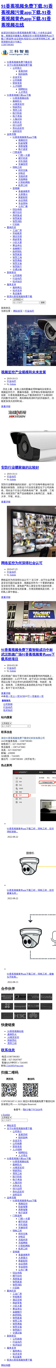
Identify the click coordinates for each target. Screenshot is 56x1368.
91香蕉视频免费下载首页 (19, 62)
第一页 (9, 696)
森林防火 (17, 101)
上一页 (16, 696)
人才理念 (23, 92)
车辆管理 (23, 164)
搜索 (43, 302)
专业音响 (23, 203)
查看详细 (5, 406)
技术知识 (17, 281)
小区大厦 (17, 242)
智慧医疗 (17, 266)
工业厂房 (17, 230)
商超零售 (17, 239)
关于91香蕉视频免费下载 (19, 65)
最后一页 (39, 696)
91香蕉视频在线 (21, 98)
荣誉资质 (17, 83)
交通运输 (17, 269)
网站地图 (5, 1365)
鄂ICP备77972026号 (33, 1109)
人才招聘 (17, 86)
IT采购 (16, 224)
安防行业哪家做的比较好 (20, 467)
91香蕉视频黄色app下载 (25, 137)
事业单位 (17, 245)
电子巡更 (23, 149)
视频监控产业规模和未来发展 (23, 372)
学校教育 (17, 233)
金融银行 (17, 248)
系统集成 (17, 215)
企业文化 (17, 77)
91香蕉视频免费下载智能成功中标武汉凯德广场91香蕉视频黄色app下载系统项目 (28, 654)
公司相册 (17, 80)
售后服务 (17, 293)
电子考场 (17, 116)
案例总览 (11, 227)
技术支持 (17, 290)
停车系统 (23, 161)
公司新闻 (17, 275)
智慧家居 (17, 218)
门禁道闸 (17, 152)
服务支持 (11, 284)
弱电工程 (17, 167)
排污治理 (17, 125)
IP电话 (21, 173)
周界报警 (23, 146)
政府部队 (17, 251)
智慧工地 (17, 257)
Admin (13, 384)
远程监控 (17, 131)
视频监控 (23, 140)
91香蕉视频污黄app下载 (19, 95)
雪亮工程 (17, 110)
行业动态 (17, 278)
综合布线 (17, 209)
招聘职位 (23, 89)
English (6, 1115)
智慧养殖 (17, 260)
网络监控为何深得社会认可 (22, 563)
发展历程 (23, 71)
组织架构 (23, 74)
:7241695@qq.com (14, 1065)
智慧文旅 (17, 263)
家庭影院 (23, 197)
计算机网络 (24, 182)
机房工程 (23, 185)
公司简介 (17, 68)
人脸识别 (17, 119)
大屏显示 (23, 194)
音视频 (16, 188)
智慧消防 (17, 221)
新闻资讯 (11, 272)
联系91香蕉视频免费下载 (19, 296)
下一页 (31, 696)
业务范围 (11, 134)
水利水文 (17, 122)
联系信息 (8, 1050)
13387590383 (7, 44)
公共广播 (23, 206)
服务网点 (17, 287)
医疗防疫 (17, 113)
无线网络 (23, 179)
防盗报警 (23, 143)
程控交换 (23, 170)
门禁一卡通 (24, 155)
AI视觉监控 (18, 104)
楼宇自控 (17, 212)
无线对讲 (23, 176)
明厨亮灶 (17, 107)
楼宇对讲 (23, 158)
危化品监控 (18, 128)
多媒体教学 (24, 191)
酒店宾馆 (17, 236)
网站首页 (17, 311)
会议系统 (23, 200)
